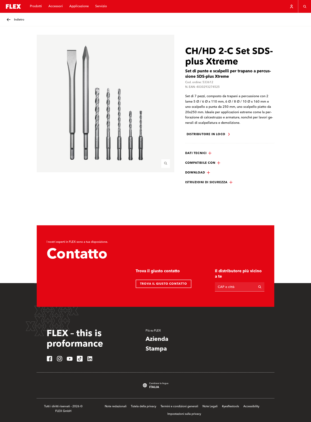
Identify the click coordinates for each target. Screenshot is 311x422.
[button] (198, 153)
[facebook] (49, 359)
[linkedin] (90, 359)
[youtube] (70, 359)
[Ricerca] (259, 287)
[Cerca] (304, 6)
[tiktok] (80, 359)
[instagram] (60, 359)
